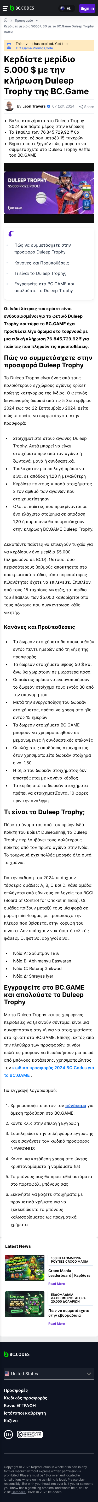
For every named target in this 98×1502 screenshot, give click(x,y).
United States (24, 1373)
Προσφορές (16, 1390)
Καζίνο (11, 1420)
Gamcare (18, 1492)
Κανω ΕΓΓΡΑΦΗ (20, 1405)
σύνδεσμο (75, 1105)
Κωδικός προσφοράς (25, 1397)
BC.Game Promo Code (34, 48)
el (69, 8)
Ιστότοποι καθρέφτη (25, 1413)
